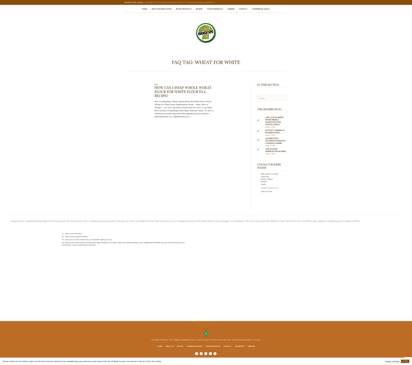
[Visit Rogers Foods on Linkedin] (283, 2)
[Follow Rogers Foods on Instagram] (274, 2)
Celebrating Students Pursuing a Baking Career (275, 140)
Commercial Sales (194, 346)
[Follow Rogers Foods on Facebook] (280, 2)
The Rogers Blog (213, 346)
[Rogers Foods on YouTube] (277, 2)
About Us (170, 346)
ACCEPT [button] (405, 361)
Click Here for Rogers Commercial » (200, 2)
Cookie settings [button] (392, 361)
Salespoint (240, 346)
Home (159, 346)
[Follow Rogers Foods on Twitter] (286, 2)
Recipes (180, 346)
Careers (251, 346)
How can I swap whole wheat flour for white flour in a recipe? (182, 91)
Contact (227, 346)
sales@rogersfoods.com (269, 188)
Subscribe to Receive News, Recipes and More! (164, 2)
